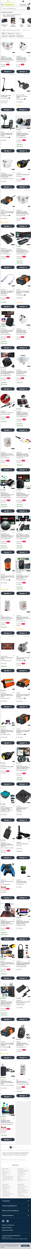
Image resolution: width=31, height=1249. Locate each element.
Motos (3, 1170)
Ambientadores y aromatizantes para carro (23, 1171)
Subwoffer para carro (6, 1189)
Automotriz (4, 1190)
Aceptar (25, 1245)
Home (3, 14)
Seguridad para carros (6, 1173)
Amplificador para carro (6, 1186)
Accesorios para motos (6, 1192)
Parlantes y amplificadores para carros (23, 1196)
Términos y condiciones (8, 1225)
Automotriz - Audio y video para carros (13, 14)
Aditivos (3, 1180)
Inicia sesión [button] (23, 4)
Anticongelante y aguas (22, 1173)
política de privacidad (12, 1245)
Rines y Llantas (4, 1172)
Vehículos (4, 1174)
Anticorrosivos (20, 1174)
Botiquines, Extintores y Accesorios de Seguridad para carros (23, 1179)
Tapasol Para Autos (21, 1187)
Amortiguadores (20, 1172)
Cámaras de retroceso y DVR (23, 1192)
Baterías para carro (21, 1176)
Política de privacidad (7, 1230)
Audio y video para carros (22, 1191)
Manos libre (20, 1193)
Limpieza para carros (6, 1195)
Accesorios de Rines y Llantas (7, 1178)
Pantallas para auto (21, 1195)
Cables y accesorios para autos (23, 1190)
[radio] (17, 105)
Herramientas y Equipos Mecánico (7, 1193)
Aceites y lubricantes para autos (7, 1179)
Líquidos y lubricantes (6, 1196)
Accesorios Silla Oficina (22, 1189)
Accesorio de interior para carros (7, 1176)
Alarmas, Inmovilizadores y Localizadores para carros (23, 1170)
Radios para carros (5, 1185)
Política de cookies (7, 1227)
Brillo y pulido (20, 1180)
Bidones (19, 1177)
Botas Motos (20, 1178)
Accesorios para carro (6, 1191)
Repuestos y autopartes (6, 1171)
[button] (15, 9)
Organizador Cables (21, 1185)
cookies (2, 1246)
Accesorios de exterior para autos (7, 1177)
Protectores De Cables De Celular (23, 1186)
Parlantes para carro (5, 1187)
